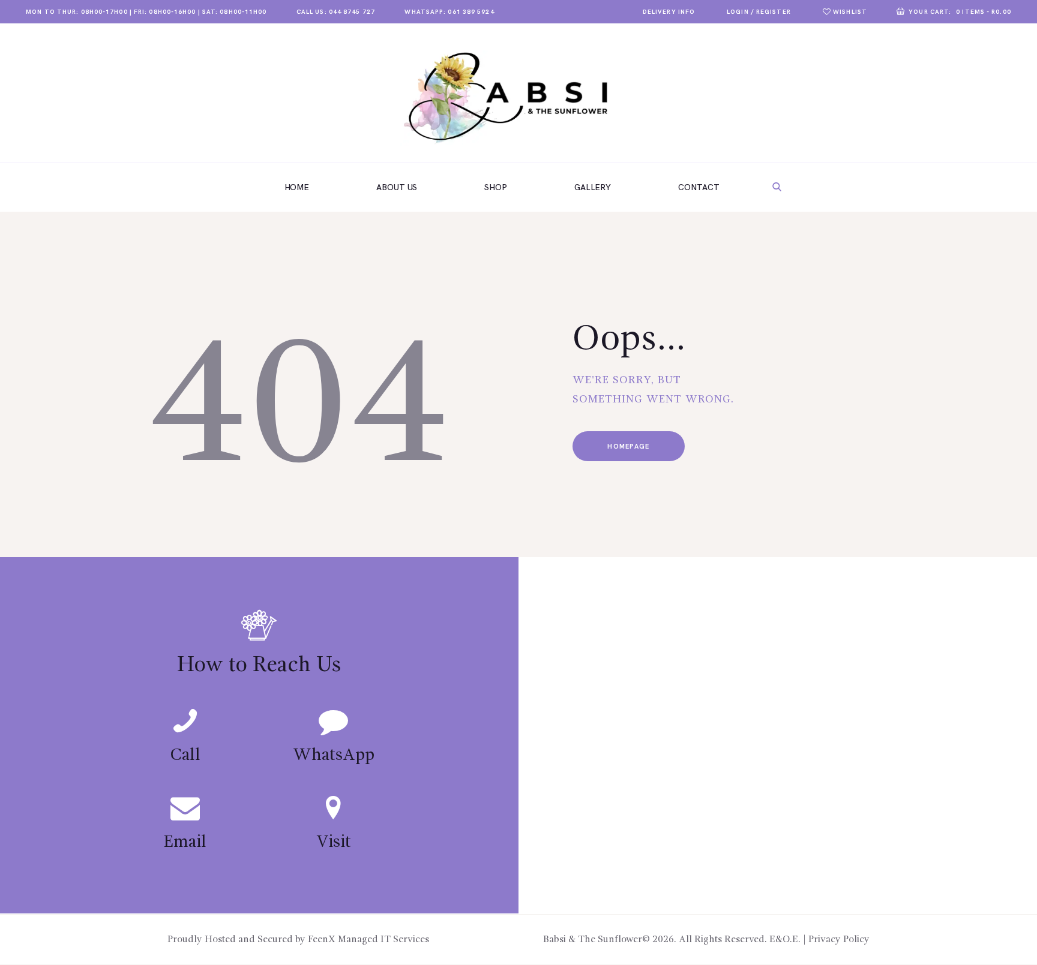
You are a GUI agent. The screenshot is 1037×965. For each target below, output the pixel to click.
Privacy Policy (839, 940)
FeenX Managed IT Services (368, 940)
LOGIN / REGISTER (759, 12)
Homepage (628, 446)
